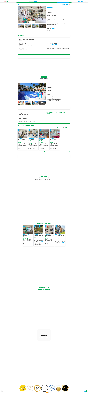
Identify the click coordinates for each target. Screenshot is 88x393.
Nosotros (53, 1)
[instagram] (81, 1)
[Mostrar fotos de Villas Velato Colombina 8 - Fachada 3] (35, 26)
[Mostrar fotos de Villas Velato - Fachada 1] (21, 103)
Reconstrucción (49, 1)
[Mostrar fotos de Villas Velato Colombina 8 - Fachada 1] (21, 26)
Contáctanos (55, 1)
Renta (41, 1)
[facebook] (78, 1)
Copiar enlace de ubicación (43, 78)
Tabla (68, 127)
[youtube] (82, 1)
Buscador (35, 1)
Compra (39, 1)
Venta (49, 7)
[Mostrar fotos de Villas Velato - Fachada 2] (28, 103)
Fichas (66, 127)
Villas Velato (50, 87)
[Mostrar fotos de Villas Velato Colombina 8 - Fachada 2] (28, 26)
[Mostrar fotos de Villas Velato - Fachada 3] (35, 103)
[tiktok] (79, 1)
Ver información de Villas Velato (51, 31)
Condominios (45, 1)
